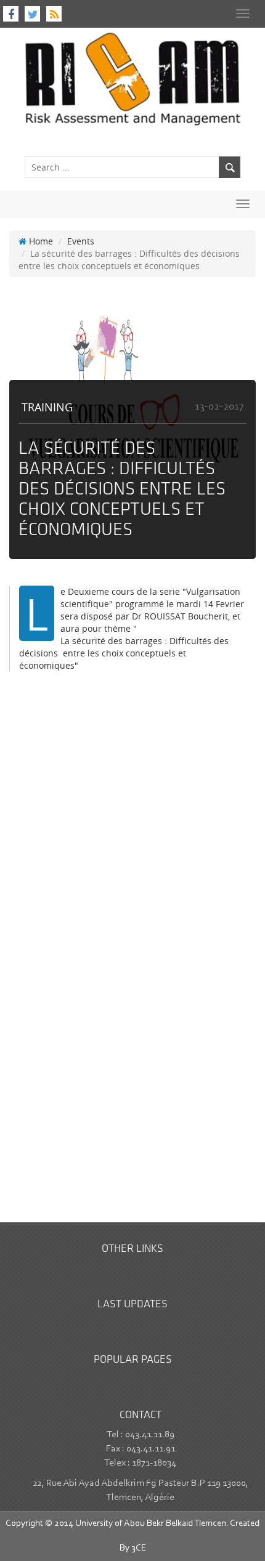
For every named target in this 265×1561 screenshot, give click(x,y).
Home (39, 241)
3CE (138, 1548)
